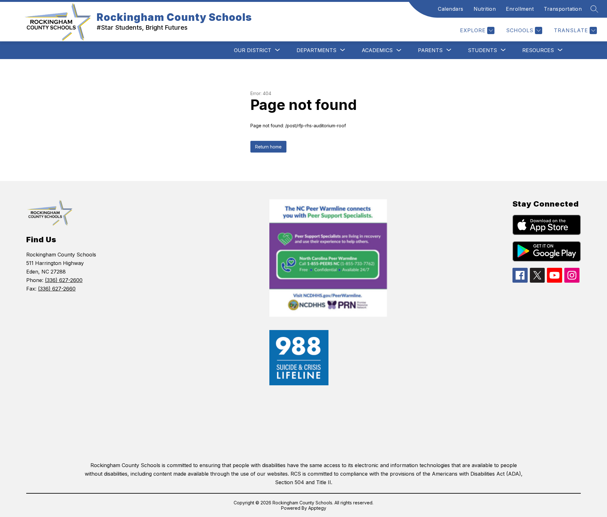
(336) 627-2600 (64, 280)
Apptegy (317, 508)
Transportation (563, 9)
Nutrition (485, 9)
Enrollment (520, 9)
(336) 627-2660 (57, 289)
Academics (377, 50)
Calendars (450, 9)
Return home (268, 146)
